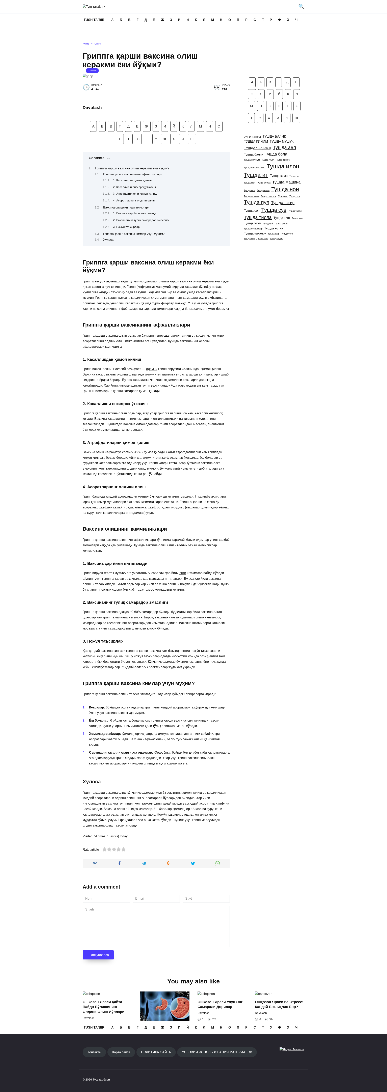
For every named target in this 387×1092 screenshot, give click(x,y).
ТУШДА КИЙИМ (256, 141)
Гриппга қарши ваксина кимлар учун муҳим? (133, 233)
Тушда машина (286, 182)
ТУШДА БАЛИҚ (274, 136)
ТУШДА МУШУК (281, 141)
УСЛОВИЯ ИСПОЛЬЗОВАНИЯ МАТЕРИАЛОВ (217, 1052)
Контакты (94, 1052)
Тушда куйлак (263, 182)
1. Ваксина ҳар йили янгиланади (134, 213)
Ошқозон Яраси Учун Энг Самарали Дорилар (220, 1004)
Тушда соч (251, 210)
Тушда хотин (273, 228)
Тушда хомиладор (253, 228)
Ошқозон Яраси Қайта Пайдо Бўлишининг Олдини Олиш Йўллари (103, 1007)
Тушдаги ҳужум (252, 160)
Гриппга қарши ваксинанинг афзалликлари (132, 174)
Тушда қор (249, 238)
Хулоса (108, 239)
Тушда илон (283, 166)
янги (182, 573)
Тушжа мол (262, 238)
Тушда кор (249, 182)
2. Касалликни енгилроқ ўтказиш (134, 187)
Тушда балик (253, 154)
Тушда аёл (284, 147)
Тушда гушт (268, 160)
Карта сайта (121, 1052)
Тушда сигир (282, 202)
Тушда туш (297, 218)
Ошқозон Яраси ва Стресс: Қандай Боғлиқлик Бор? (279, 1004)
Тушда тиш (282, 218)
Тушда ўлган (287, 233)
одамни (151, 369)
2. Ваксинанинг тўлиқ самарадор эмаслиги (141, 220)
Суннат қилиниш (252, 137)
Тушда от (283, 196)
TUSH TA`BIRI (94, 20)
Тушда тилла (258, 217)
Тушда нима (263, 190)
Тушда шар (273, 233)
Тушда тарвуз (295, 211)
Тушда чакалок (255, 233)
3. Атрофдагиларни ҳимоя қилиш (135, 193)
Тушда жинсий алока (254, 167)
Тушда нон (285, 189)
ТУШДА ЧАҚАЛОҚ (257, 148)
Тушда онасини (268, 196)
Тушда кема (279, 175)
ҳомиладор (209, 507)
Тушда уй (268, 223)
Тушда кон (294, 176)
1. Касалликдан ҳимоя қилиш (132, 180)
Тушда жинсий (283, 160)
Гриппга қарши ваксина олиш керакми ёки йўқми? (132, 168)
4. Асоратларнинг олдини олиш (134, 200)
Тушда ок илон (251, 196)
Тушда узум (252, 223)
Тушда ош (294, 196)
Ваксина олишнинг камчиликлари (126, 207)
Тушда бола (276, 154)
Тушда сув (273, 210)
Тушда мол (249, 190)
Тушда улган (281, 223)
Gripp (92, 70)
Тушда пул (256, 202)
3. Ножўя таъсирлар (126, 226)
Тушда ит (256, 175)
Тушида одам (276, 238)
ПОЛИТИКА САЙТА (156, 1052)
